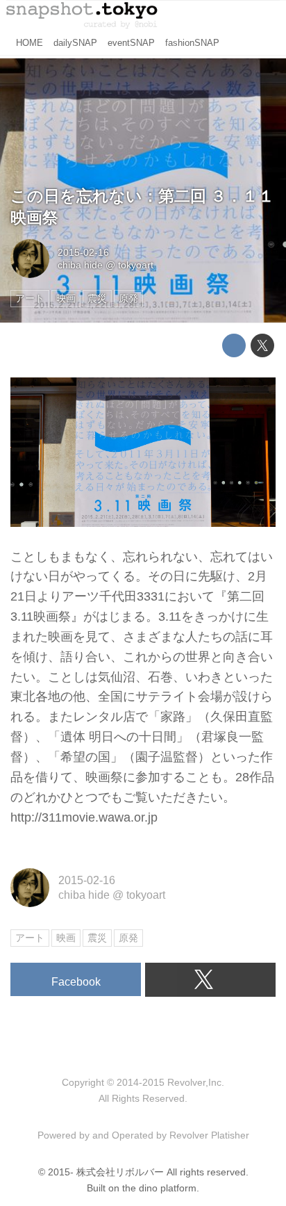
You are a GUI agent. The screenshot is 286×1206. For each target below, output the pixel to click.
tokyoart (135, 264)
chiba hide (80, 264)
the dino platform (159, 1187)
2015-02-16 (83, 252)
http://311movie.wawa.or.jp (84, 817)
